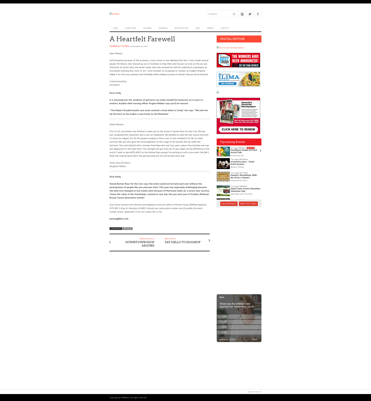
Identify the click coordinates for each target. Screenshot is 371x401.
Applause (128, 229)
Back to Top (253, 392)
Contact (225, 28)
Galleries (147, 28)
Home (115, 28)
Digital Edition (181, 28)
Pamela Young (119, 46)
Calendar (163, 28)
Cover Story (130, 28)
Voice (197, 28)
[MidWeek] (148, 14)
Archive (210, 28)
